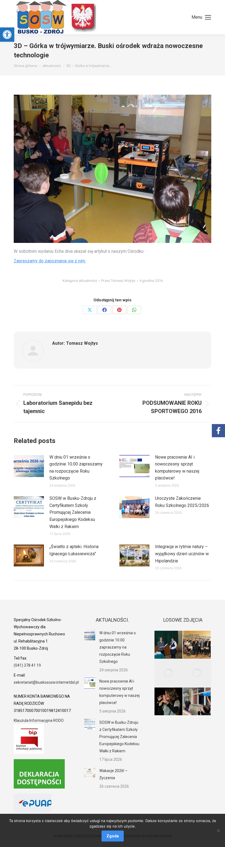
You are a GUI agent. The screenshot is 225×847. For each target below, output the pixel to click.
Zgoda (112, 836)
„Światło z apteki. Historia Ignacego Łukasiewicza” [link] (74, 550)
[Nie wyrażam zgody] (218, 830)
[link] (7, 34)
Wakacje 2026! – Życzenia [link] (113, 774)
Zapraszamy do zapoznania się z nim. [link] (50, 260)
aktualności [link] (88, 281)
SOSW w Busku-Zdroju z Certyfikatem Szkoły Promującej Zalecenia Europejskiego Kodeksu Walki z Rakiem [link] (72, 512)
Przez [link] (118, 281)
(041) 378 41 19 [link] (27, 665)
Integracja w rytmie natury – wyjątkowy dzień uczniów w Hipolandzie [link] (182, 553)
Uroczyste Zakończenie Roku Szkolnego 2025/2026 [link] (182, 502)
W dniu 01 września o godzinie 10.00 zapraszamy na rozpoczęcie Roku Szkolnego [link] (76, 468)
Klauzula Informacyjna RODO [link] (39, 720)
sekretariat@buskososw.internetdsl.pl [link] (46, 682)
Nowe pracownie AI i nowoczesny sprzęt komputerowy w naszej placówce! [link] (177, 468)
